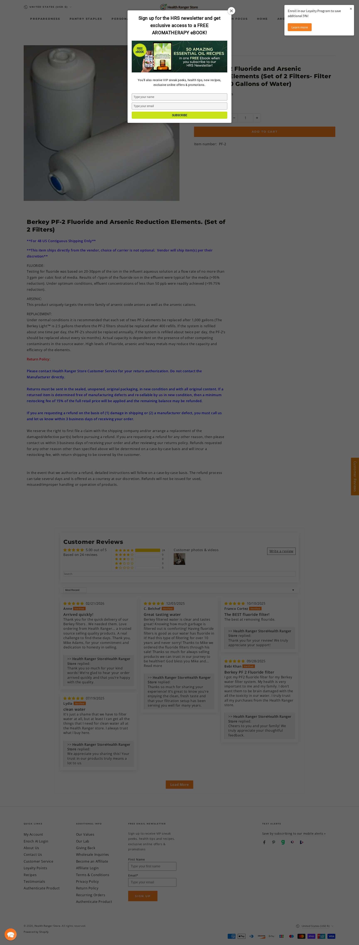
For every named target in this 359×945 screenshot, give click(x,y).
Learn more (299, 27)
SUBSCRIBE (179, 115)
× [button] (351, 8)
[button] (11, 934)
